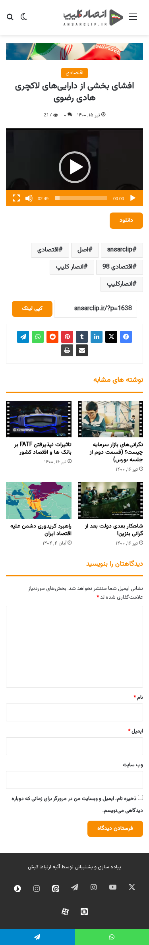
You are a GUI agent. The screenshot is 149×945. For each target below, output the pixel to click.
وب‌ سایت (133, 765)
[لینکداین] (97, 337)
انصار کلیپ (69, 267)
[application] (74, 167)
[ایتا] (55, 888)
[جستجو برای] (10, 20)
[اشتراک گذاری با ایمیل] (82, 350)
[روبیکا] (84, 911)
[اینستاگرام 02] (36, 888)
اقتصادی (74, 73)
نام (138, 698)
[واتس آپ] (38, 337)
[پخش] (133, 198)
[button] (75, 167)
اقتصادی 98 (117, 267)
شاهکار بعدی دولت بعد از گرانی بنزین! (114, 530)
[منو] (133, 20)
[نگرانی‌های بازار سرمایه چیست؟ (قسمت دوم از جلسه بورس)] (110, 419)
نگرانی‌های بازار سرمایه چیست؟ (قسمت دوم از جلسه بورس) (116, 452)
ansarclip (119, 250)
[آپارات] (65, 911)
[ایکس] (111, 337)
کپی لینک (32, 308)
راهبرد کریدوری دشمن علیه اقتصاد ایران (41, 530)
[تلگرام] (23, 337)
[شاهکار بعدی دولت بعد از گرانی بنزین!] (110, 500)
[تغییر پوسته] (24, 20)
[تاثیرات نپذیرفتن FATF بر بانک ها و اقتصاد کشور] (39, 419)
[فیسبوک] (126, 337)
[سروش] (17, 888)
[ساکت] (29, 198)
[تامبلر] (82, 337)
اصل (82, 250)
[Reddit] (52, 337)
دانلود (126, 220)
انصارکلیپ (119, 284)
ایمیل (135, 731)
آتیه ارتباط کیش (44, 867)
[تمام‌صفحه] (16, 198)
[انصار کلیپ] (93, 17)
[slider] (81, 198)
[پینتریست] (67, 337)
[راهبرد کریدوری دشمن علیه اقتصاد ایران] (39, 500)
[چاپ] (67, 350)
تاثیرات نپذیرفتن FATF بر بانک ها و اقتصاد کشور (43, 449)
